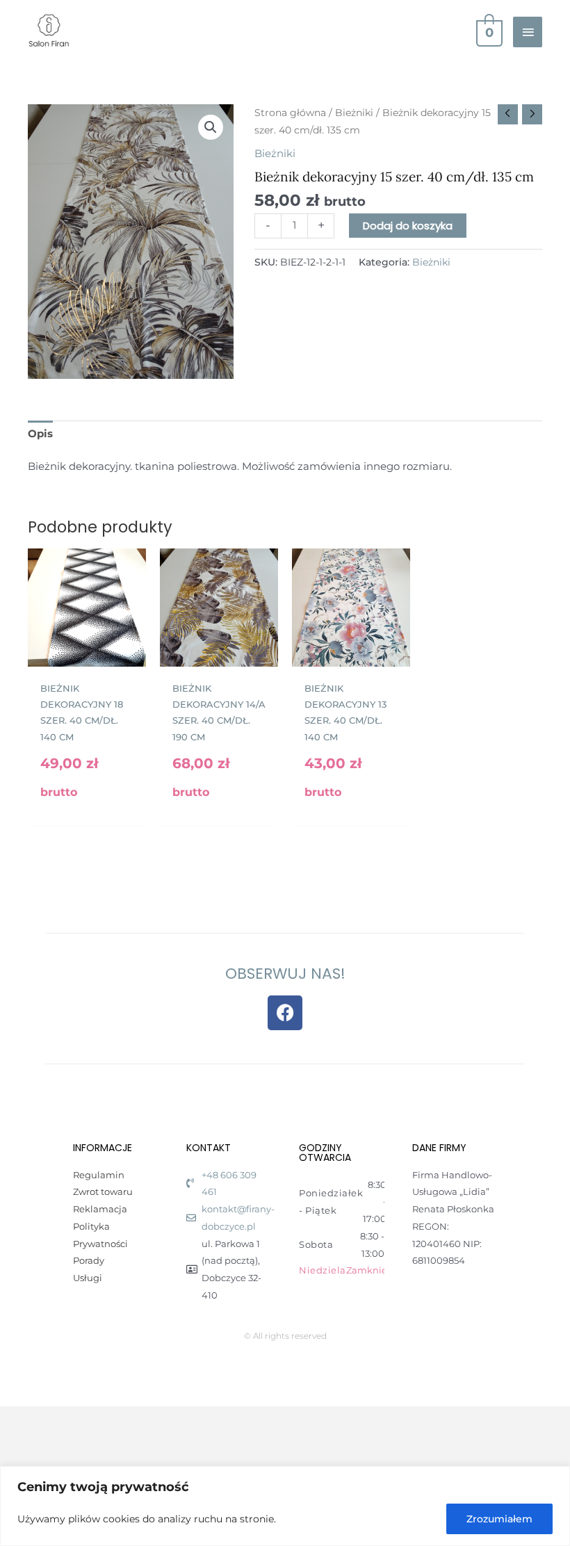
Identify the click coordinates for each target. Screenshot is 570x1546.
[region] (285, 1506)
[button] (210, 127)
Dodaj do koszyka (408, 225)
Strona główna (290, 112)
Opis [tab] (40, 433)
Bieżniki (354, 112)
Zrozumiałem (499, 1519)
